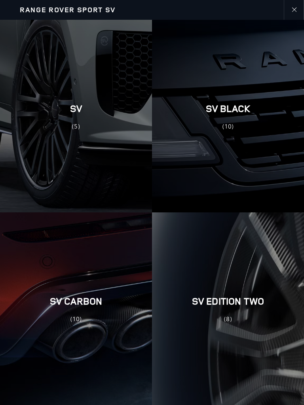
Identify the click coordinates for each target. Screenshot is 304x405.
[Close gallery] (294, 10)
